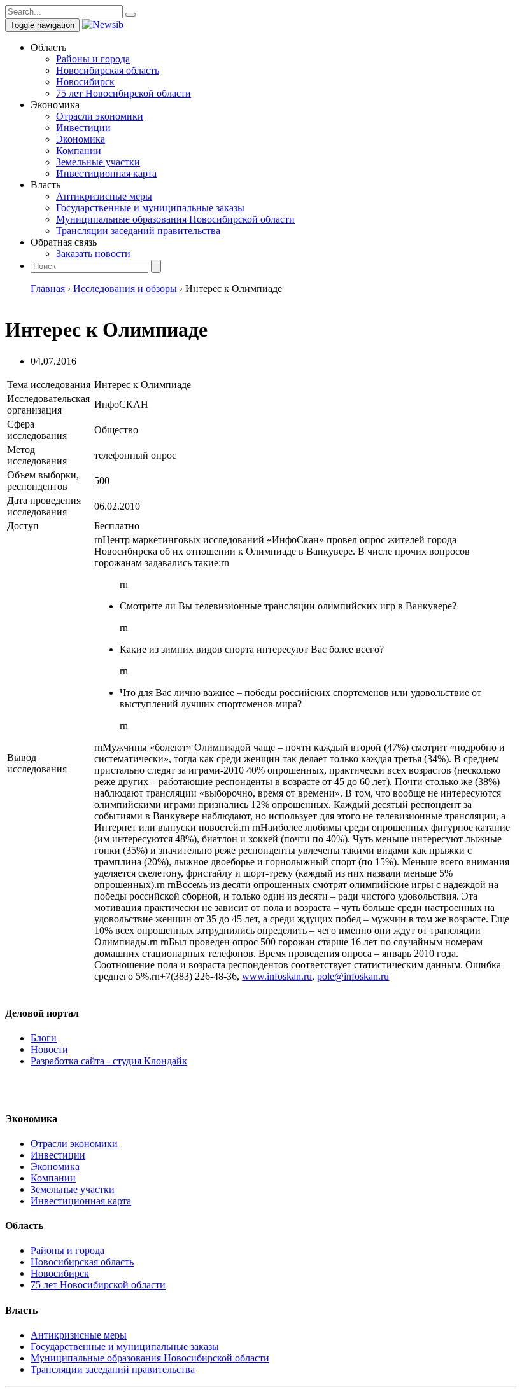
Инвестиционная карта (106, 173)
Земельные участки (98, 162)
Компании (78, 150)
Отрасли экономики (99, 116)
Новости (49, 1049)
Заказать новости (93, 253)
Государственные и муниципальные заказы (150, 207)
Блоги (44, 1038)
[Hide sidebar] (130, 15)
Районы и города (93, 58)
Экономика (80, 139)
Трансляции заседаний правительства (138, 230)
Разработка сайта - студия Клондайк (109, 1060)
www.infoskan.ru (277, 976)
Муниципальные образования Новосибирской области (175, 219)
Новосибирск (85, 81)
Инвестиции (83, 127)
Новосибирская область (107, 70)
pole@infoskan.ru (353, 976)
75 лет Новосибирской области (123, 93)
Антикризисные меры (104, 196)
